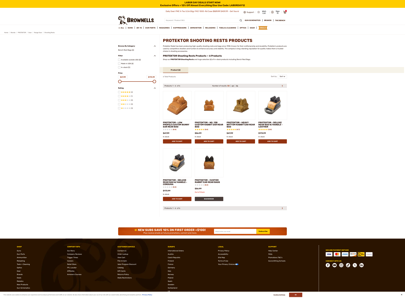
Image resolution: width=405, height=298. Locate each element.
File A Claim (122, 261)
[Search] (241, 20)
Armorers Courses (74, 274)
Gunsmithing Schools (276, 261)
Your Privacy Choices (226, 264)
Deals (19, 278)
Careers (70, 261)
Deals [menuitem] (263, 28)
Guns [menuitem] (130, 28)
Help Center (273, 251)
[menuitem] (122, 28)
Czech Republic (174, 257)
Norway (171, 274)
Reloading (21, 261)
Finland (171, 261)
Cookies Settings (279, 295)
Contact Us (121, 251)
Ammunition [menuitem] (196, 28)
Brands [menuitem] (268, 20)
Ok (296, 295)
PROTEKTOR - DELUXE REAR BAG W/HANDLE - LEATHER (270, 124)
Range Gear (38, 32)
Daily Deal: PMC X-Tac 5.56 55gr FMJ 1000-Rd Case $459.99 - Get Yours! (202, 11)
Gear (30, 32)
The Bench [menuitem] (280, 20)
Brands (13, 32)
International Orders (176, 251)
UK (169, 291)
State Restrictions (124, 278)
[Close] (401, 294)
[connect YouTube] (334, 265)
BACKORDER (209, 199)
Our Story (71, 251)
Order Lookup (122, 254)
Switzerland (172, 288)
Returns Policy (123, 274)
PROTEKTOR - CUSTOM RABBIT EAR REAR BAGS (207, 181)
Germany (171, 268)
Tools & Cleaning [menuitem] (227, 28)
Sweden (171, 285)
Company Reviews (74, 254)
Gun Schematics (23, 288)
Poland (170, 278)
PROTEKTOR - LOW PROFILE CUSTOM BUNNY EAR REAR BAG (176, 124)
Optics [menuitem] (243, 28)
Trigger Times (72, 257)
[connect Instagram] (341, 265)
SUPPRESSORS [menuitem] (180, 28)
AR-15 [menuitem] (139, 28)
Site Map (221, 257)
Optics (19, 268)
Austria (171, 254)
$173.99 (151, 77)
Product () (176, 70)
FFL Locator (72, 268)
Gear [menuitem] (252, 28)
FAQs (270, 254)
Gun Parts (21, 254)
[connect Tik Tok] (348, 265)
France (170, 264)
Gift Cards (121, 271)
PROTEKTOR (22, 32)
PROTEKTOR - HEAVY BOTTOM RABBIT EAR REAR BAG (241, 124)
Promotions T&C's (275, 257)
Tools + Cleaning (23, 264)
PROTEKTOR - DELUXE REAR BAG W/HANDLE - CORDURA (175, 182)
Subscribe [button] (263, 231)
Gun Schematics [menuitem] (253, 20)
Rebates (20, 281)
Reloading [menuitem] (210, 28)
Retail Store (71, 264)
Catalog (120, 268)
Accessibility (223, 254)
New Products (22, 285)
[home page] (136, 20)
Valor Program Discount (126, 264)
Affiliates (70, 271)
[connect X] (355, 265)
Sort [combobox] (281, 76)
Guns (19, 251)
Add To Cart (177, 141)
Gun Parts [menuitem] (150, 28)
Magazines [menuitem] (164, 28)
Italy (169, 271)
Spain (170, 281)
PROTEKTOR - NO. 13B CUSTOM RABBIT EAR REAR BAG (209, 124)
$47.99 (123, 77)
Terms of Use (223, 261)
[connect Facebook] (328, 265)
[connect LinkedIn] (361, 265)
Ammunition (22, 257)
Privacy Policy (223, 251)
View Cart (121, 257)
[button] (275, 12)
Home (6, 32)
